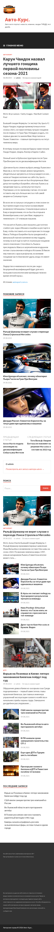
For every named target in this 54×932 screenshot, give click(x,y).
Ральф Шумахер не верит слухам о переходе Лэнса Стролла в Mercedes (26, 333)
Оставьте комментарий (32, 78)
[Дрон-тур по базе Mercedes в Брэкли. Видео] (11, 633)
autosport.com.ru (20, 282)
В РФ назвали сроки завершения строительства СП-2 (34, 741)
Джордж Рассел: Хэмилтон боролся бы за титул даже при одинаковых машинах (24, 422)
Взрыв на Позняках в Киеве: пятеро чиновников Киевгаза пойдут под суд (26, 677)
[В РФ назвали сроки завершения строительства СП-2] (11, 747)
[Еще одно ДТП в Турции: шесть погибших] (11, 761)
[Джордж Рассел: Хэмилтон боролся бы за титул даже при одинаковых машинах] (27, 418)
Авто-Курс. (17, 20)
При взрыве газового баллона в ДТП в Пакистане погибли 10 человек (34, 769)
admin (18, 78)
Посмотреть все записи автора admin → (25, 469)
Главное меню (14, 45)
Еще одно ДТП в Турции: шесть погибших (33, 753)
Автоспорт (7, 54)
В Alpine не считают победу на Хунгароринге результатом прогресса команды (35, 596)
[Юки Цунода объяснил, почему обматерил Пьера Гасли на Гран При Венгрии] (27, 373)
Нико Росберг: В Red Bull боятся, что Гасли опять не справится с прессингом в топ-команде (34, 612)
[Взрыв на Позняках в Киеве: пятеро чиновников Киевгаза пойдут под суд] (27, 668)
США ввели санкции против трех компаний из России (35, 711)
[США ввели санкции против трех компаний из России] (11, 719)
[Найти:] (27, 488)
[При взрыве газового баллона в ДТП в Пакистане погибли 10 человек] (11, 775)
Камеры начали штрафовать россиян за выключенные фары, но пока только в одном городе (26, 825)
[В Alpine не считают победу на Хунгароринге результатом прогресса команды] (11, 602)
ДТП (4, 670)
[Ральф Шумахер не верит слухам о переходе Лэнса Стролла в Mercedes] (27, 329)
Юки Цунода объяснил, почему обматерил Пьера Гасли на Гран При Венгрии (25, 377)
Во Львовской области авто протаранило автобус (35, 725)
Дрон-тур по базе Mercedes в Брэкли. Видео (35, 625)
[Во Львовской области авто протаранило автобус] (11, 733)
